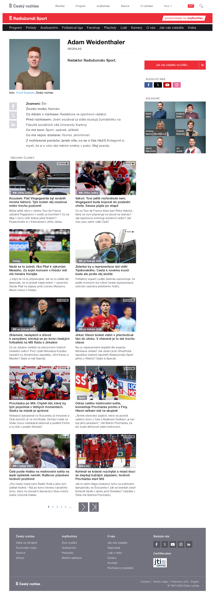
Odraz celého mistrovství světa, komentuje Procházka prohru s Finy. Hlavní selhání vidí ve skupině (101, 406)
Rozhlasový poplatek (120, 568)
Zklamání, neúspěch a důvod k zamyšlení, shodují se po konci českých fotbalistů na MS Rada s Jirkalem (39, 338)
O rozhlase (147, 6)
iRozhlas (60, 6)
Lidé (124, 27)
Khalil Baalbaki (25, 92)
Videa (192, 27)
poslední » (94, 507)
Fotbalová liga (72, 27)
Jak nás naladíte (171, 27)
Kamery (136, 27)
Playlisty (110, 27)
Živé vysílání (69, 542)
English (195, 581)
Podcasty (68, 552)
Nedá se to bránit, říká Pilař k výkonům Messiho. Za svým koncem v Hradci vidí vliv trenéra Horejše (38, 270)
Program (80, 6)
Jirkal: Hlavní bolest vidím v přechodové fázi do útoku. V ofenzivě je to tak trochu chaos (105, 338)
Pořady (31, 27)
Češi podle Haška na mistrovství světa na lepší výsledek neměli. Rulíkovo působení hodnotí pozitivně (39, 475)
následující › (83, 507)
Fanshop (93, 27)
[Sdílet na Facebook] (13, 106)
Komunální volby (26, 547)
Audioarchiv (49, 27)
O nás (150, 27)
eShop (20, 557)
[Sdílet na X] (13, 115)
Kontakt (112, 563)
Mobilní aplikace (72, 557)
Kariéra (112, 557)
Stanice (125, 6)
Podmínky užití (179, 581)
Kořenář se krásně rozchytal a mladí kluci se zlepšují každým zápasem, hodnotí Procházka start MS (105, 475)
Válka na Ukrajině (26, 542)
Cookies (145, 581)
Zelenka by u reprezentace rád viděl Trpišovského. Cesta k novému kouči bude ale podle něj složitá (102, 270)
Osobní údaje (160, 581)
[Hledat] (201, 6)
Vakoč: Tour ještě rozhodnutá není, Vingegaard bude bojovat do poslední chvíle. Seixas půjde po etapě (102, 202)
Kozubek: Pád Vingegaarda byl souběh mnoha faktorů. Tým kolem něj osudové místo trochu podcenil (38, 202)
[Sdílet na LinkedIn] (13, 124)
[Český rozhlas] (24, 6)
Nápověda (114, 547)
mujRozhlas (103, 6)
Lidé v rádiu (115, 552)
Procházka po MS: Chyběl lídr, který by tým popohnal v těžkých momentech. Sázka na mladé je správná (37, 406)
